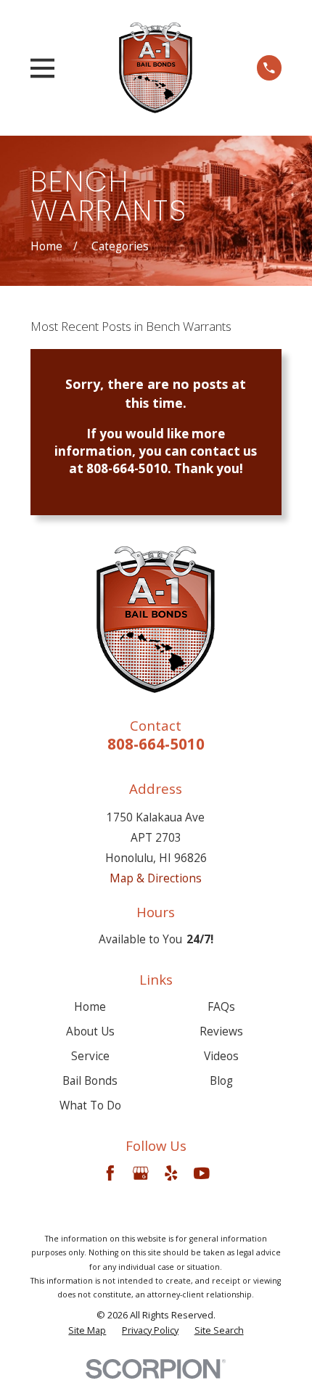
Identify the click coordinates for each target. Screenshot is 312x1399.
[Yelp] (171, 1173)
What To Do (90, 1105)
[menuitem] (87, 1330)
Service (90, 1056)
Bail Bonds (90, 1080)
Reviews (221, 1031)
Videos (221, 1056)
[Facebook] (110, 1173)
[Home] (155, 67)
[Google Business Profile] (141, 1173)
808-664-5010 (156, 744)
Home (90, 1006)
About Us (90, 1031)
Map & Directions (156, 878)
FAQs (221, 1006)
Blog (221, 1080)
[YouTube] (202, 1173)
